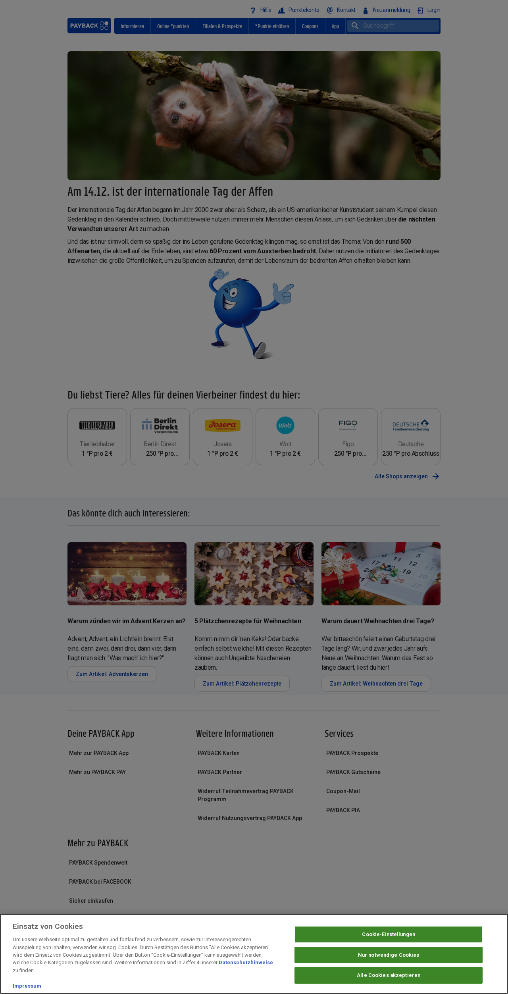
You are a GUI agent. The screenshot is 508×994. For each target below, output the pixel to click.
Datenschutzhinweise (246, 963)
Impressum (27, 986)
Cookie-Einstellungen (388, 934)
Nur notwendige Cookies (388, 955)
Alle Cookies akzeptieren (388, 976)
